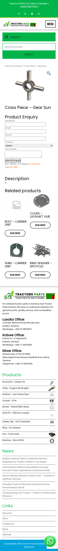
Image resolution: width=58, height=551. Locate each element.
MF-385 (14, 167)
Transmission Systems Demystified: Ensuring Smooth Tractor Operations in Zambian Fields (26, 469)
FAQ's (5, 518)
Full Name (10, 120)
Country (9, 142)
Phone (8, 134)
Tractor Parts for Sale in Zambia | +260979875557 (29, 5)
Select (15, 37)
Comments (11, 149)
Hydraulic (17, 66)
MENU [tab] (50, 24)
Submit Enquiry (12, 160)
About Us (7, 513)
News (5, 529)
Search (29, 54)
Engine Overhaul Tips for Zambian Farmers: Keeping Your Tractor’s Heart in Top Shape (24, 460)
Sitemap (6, 534)
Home (8, 66)
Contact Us (8, 523)
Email (7, 127)
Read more (15, 233)
